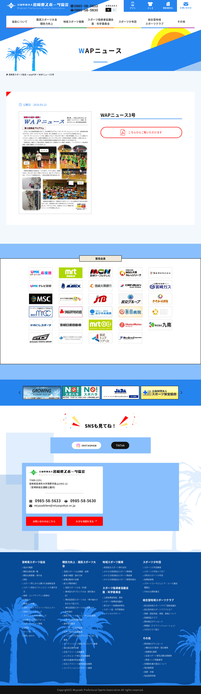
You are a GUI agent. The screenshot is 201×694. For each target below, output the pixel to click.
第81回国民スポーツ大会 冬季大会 (79, 607)
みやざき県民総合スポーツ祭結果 (118, 575)
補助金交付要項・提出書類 (156, 647)
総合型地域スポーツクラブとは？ (158, 609)
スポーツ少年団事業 (152, 567)
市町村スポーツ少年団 (153, 575)
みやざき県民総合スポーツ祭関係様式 (120, 579)
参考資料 (68, 611)
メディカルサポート (112, 613)
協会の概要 (28, 567)
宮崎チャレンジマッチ (32, 611)
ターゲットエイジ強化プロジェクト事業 (81, 643)
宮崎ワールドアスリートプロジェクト (39, 607)
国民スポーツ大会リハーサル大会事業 (80, 615)
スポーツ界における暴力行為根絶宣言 (39, 583)
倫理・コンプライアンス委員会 (36, 595)
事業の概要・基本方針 (73, 575)
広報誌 (26, 627)
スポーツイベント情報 (32, 623)
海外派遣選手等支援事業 (74, 660)
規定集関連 (149, 667)
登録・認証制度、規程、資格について (160, 613)
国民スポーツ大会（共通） (76, 587)
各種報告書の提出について (155, 663)
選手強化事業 (69, 623)
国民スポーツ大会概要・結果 (76, 571)
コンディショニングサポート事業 (78, 668)
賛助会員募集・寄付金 (32, 575)
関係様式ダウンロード (153, 621)
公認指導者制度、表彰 (113, 597)
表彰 (25, 579)
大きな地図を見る (85, 521)
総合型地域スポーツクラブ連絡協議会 (160, 605)
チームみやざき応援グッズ (35, 615)
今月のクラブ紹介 (151, 629)
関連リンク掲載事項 (153, 659)
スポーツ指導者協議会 (113, 601)
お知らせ (27, 599)
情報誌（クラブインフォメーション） (160, 625)
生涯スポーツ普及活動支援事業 (158, 655)
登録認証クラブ (150, 617)
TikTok (120, 445)
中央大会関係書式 (151, 591)
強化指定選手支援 (71, 647)
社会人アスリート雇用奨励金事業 (78, 663)
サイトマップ (29, 631)
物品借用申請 (149, 675)
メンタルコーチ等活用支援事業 (77, 655)
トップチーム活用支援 (73, 627)
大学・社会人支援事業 (73, 631)
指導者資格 (149, 579)
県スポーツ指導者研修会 (114, 605)
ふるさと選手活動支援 (73, 619)
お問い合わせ (29, 635)
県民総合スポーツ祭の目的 (115, 567)
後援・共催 (149, 671)
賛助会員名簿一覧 (30, 571)
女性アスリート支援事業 (74, 651)
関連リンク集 (29, 603)
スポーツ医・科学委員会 (114, 609)
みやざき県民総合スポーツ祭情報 (118, 571)
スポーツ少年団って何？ (154, 571)
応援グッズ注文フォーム (34, 619)
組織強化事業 (151, 651)
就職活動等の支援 (71, 579)
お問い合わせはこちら (44, 521)
